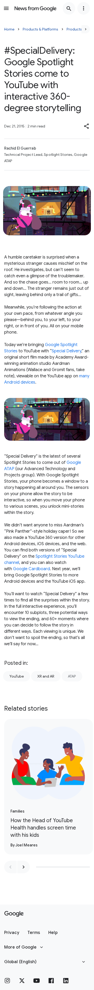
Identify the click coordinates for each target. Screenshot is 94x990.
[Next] (85, 29)
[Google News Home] (35, 8)
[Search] (69, 8)
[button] (86, 126)
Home (9, 29)
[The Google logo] (14, 914)
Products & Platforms (40, 29)
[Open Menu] (6, 8)
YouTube (16, 676)
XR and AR (45, 676)
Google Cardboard (31, 568)
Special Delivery (66, 351)
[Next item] (23, 867)
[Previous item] (10, 867)
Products (74, 29)
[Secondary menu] (83, 8)
